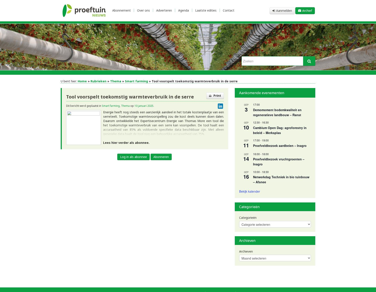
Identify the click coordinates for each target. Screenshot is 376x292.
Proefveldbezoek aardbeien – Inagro (280, 145)
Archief (307, 10)
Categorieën (248, 218)
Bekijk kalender (249, 191)
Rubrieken (98, 81)
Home (82, 81)
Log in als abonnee (133, 157)
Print (217, 95)
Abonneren (161, 157)
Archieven (246, 251)
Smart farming (136, 81)
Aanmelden (284, 10)
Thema (115, 81)
